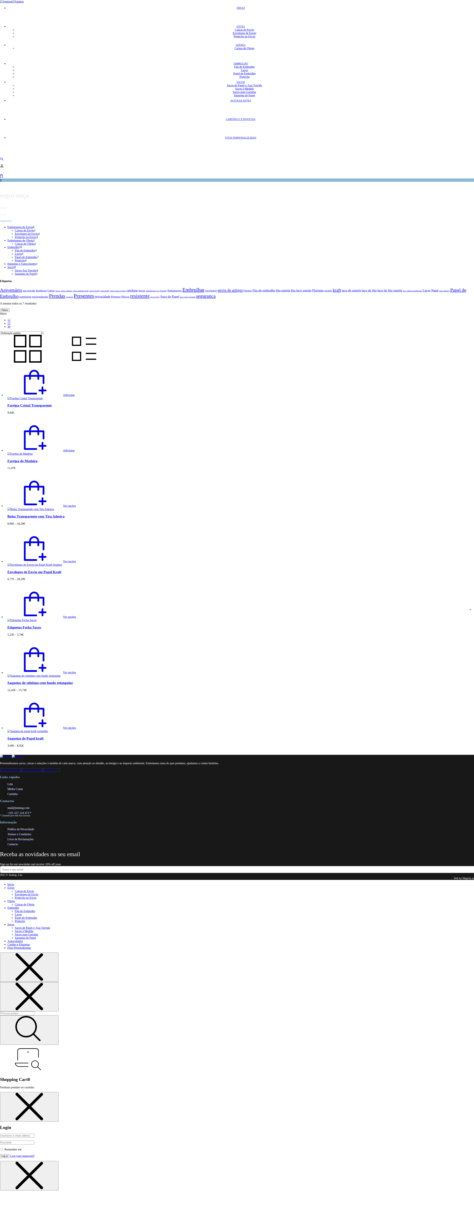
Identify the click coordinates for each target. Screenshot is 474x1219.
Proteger (116, 296)
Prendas (57, 296)
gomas (328, 290)
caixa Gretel (94, 291)
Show (3, 313)
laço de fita (369, 290)
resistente (140, 296)
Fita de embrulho (263, 290)
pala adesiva (444, 291)
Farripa (247, 290)
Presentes (84, 296)
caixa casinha (66, 291)
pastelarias (25, 296)
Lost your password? (22, 1155)
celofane (132, 290)
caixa (57, 291)
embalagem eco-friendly (156, 291)
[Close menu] (29, 967)
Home (3, 207)
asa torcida (29, 290)
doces (141, 290)
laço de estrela (351, 290)
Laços (426, 290)
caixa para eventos (118, 291)
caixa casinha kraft (81, 291)
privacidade (102, 296)
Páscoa (125, 296)
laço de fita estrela (389, 290)
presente (69, 297)
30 (8, 326)
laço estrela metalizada (412, 291)
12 (8, 320)
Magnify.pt (468, 878)
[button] (41, 395)
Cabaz (51, 290)
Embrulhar (193, 290)
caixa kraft (104, 291)
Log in (4, 1156)
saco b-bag (155, 297)
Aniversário (11, 289)
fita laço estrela (301, 290)
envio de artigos (230, 290)
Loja (2, 214)
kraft (337, 290)
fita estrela (283, 290)
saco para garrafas (187, 297)
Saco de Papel (169, 296)
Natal (434, 290)
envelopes (211, 290)
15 (8, 323)
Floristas (318, 290)
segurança (206, 296)
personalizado (40, 296)
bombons (41, 290)
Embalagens (175, 290)
